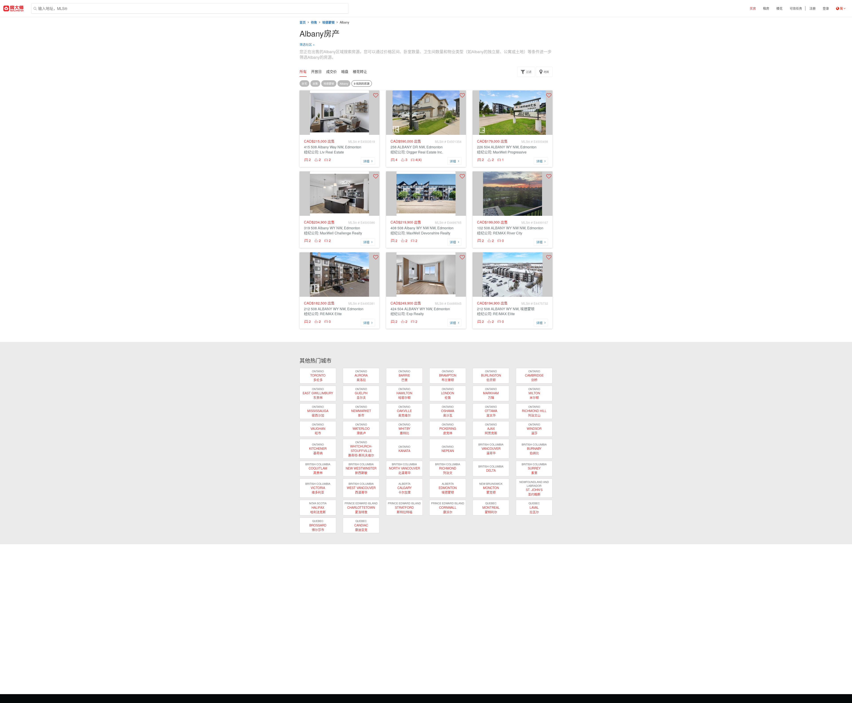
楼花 (779, 8)
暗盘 (344, 71)
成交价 (331, 71)
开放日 (316, 71)
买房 (753, 8)
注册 (812, 8)
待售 (314, 22)
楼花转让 (360, 71)
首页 (303, 22)
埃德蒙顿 (328, 22)
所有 (303, 71)
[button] (375, 95)
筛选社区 (307, 44)
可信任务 (796, 8)
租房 (766, 8)
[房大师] (13, 8)
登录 (826, 8)
